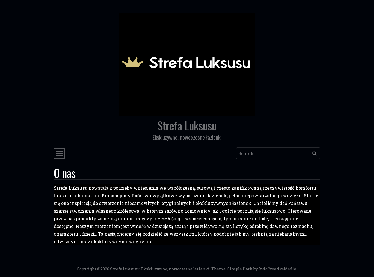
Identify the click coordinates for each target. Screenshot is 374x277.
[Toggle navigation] (59, 153)
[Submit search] (314, 153)
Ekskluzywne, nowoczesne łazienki (175, 269)
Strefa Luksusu (187, 125)
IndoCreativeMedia (277, 269)
